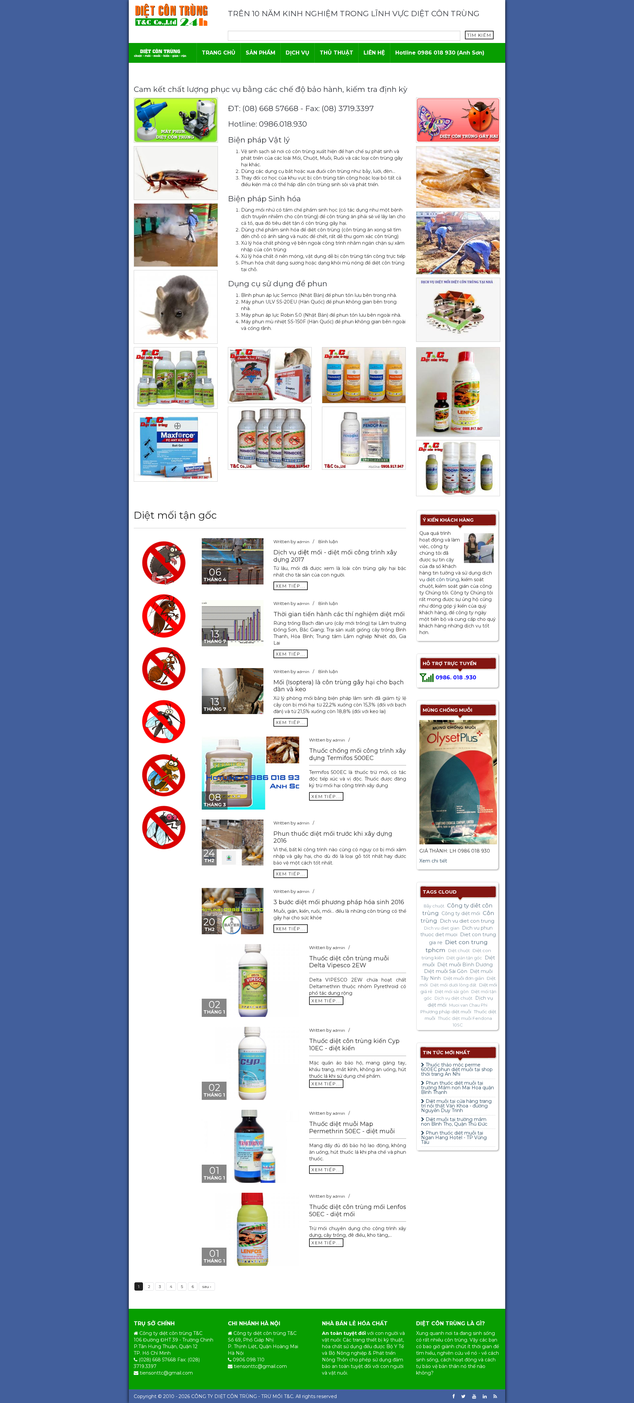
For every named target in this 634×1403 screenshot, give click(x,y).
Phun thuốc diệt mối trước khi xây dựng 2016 (332, 837)
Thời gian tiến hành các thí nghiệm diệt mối (339, 614)
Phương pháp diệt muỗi (445, 1011)
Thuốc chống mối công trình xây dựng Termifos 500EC (357, 754)
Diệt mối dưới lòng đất (453, 984)
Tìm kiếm (479, 35)
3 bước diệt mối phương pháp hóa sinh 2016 (338, 902)
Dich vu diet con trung (467, 921)
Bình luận (328, 541)
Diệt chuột (459, 950)
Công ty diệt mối (460, 913)
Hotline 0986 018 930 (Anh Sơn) (439, 53)
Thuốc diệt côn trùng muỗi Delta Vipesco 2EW (349, 962)
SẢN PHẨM (260, 53)
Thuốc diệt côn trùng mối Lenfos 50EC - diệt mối (357, 1210)
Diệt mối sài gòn (452, 991)
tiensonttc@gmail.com (166, 1373)
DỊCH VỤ (297, 53)
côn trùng (455, 1340)
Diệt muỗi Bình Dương (465, 965)
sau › (206, 1286)
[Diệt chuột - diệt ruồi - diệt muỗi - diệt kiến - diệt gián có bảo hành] (160, 53)
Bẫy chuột (434, 905)
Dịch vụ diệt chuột (454, 998)
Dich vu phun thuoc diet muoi (456, 931)
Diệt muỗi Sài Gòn (445, 971)
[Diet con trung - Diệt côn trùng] (171, 15)
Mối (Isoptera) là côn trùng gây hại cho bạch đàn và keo (338, 686)
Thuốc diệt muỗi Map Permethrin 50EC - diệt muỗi (352, 1127)
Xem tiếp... (290, 585)
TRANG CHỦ (218, 53)
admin (303, 541)
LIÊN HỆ (374, 53)
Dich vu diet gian (441, 928)
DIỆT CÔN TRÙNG (235, 1396)
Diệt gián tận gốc (464, 957)
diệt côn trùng (442, 579)
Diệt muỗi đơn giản (463, 978)
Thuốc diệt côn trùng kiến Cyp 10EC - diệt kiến (354, 1044)
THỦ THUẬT (336, 53)
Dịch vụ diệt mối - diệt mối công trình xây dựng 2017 (335, 556)
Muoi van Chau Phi (468, 1005)
